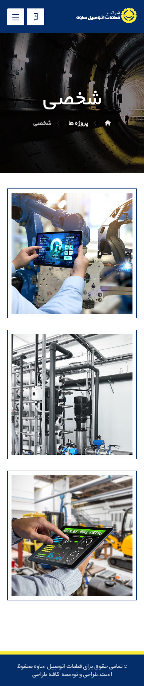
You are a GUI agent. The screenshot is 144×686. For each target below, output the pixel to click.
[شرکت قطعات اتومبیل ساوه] (108, 123)
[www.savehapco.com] (106, 15)
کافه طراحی (46, 674)
